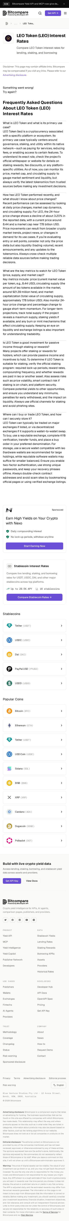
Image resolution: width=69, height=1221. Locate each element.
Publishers (8, 986)
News (40, 1037)
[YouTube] (26, 920)
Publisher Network (13, 959)
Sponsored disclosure (14, 1061)
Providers (42, 965)
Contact (41, 1055)
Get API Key (12, 880)
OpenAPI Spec (45, 998)
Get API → (53, 13)
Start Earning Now (34, 546)
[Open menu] (65, 13)
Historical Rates (45, 971)
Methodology (10, 1032)
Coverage (8, 1037)
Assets (41, 959)
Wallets (6, 992)
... (16, 23)
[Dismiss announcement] (64, 4)
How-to (41, 1043)
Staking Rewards (46, 947)
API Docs (42, 992)
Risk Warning (27, 1215)
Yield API (7, 935)
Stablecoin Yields (46, 935)
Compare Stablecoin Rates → (34, 597)
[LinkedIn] (19, 920)
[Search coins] (40, 13)
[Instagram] (33, 920)
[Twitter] (5, 920)
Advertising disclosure (34, 1078)
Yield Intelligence (12, 947)
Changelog (8, 1043)
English (60, 1085)
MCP (5, 941)
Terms (17, 1078)
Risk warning (10, 1055)
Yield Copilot (9, 953)
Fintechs (7, 1004)
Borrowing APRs (45, 953)
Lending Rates (45, 941)
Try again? (9, 92)
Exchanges (9, 998)
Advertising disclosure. (15, 75)
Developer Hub (45, 986)
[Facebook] (12, 920)
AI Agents (8, 1010)
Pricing (41, 1004)
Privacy (6, 1078)
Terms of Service (50, 1212)
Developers (9, 965)
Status (6, 1049)
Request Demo (45, 1049)
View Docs (32, 880)
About (40, 1032)
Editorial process (57, 1078)
